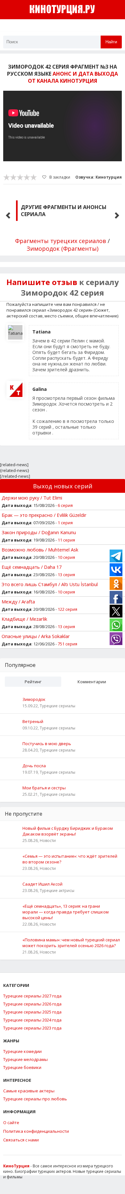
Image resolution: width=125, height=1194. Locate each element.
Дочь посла (34, 766)
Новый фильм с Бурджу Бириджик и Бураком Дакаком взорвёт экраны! (67, 831)
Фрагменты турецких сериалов (60, 241)
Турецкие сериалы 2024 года (32, 1020)
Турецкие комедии (22, 1051)
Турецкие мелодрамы (25, 1059)
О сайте (11, 1122)
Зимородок (34, 699)
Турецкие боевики (22, 1067)
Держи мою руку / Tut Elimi (32, 497)
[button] (8, 215)
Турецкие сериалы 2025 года (32, 1012)
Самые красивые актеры (28, 1091)
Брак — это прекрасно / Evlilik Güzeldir (44, 515)
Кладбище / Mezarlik (24, 619)
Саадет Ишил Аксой (42, 884)
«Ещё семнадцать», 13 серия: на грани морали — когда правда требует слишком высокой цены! (65, 912)
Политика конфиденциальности (36, 1131)
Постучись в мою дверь (46, 743)
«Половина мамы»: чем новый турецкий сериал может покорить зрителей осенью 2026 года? (71, 942)
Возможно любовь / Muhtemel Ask (40, 549)
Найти (111, 41)
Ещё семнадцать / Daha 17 (32, 567)
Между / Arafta (18, 601)
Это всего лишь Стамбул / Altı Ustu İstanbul (50, 584)
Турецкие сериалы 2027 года (32, 996)
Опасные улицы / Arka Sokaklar (36, 636)
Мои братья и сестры (44, 788)
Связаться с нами (21, 1140)
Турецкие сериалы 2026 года (32, 1004)
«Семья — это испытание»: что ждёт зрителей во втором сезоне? (69, 859)
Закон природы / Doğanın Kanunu (39, 532)
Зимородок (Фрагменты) (62, 248)
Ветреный (32, 721)
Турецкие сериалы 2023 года (32, 1028)
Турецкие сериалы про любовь (35, 1099)
